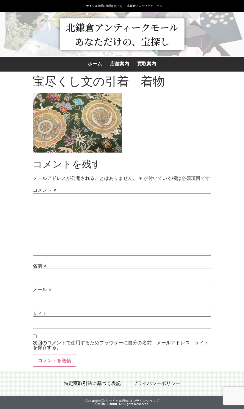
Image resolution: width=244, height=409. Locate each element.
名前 (40, 265)
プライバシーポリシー (156, 383)
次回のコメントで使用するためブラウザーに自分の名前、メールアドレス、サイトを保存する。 (121, 345)
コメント (44, 190)
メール (42, 289)
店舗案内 (119, 63)
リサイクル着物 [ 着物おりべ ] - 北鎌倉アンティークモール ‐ (123, 5)
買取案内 (146, 63)
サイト (40, 313)
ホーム (95, 63)
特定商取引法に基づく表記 (92, 383)
